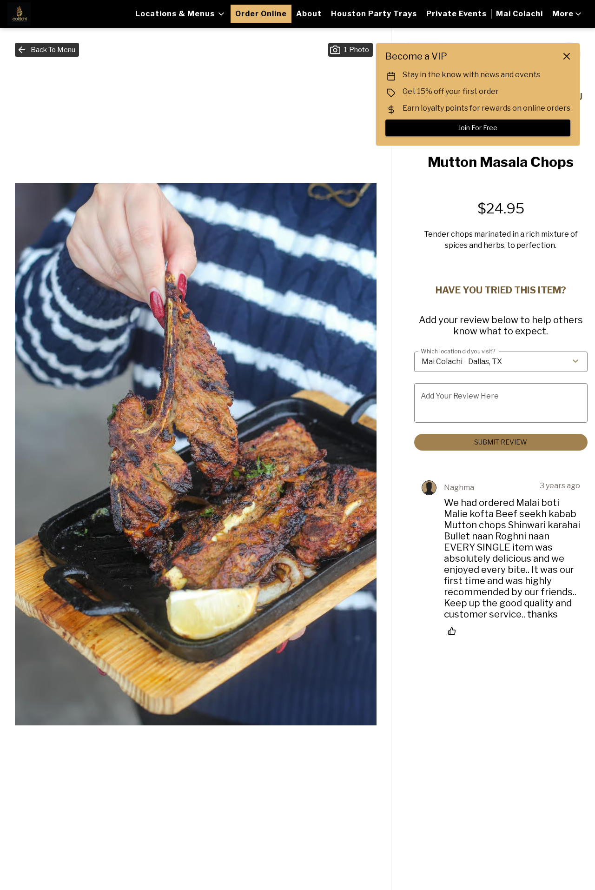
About (309, 13)
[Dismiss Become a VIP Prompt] (566, 56)
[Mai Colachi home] (49, 14)
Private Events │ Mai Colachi (484, 13)
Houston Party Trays (374, 13)
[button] (181, 14)
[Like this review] (454, 631)
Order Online (261, 13)
